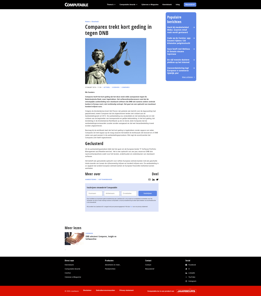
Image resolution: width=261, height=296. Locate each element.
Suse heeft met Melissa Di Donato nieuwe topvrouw (178, 51)
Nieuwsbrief (149, 269)
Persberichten (110, 269)
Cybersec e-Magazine (73, 277)
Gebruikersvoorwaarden (105, 290)
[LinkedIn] (153, 179)
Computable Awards (72, 269)
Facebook (192, 265)
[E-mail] (149, 179)
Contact (148, 265)
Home (87, 22)
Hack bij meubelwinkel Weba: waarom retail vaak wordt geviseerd (178, 30)
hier (131, 206)
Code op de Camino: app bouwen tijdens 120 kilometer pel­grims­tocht (178, 40)
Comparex (125, 87)
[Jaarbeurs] (185, 291)
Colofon (68, 273)
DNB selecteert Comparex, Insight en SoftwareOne (101, 237)
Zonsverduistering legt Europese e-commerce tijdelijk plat (178, 70)
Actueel (107, 87)
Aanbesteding (90, 179)
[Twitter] (157, 179)
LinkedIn (192, 273)
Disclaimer (87, 290)
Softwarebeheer (105, 179)
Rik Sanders (90, 92)
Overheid (95, 22)
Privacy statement (126, 290)
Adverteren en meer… (113, 265)
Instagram (192, 281)
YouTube (192, 277)
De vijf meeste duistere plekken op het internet (178, 61)
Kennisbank (69, 265)
